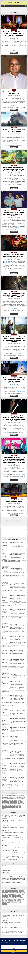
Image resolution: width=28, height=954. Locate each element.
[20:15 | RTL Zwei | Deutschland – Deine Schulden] (5, 629)
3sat (3, 795)
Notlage (11, 802)
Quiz (20, 803)
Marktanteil (14, 800)
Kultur (7, 800)
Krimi (3, 800)
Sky (12, 805)
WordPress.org (5, 872)
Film (14, 90)
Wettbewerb (5, 808)
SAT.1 (3, 805)
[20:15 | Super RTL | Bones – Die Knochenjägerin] (5, 678)
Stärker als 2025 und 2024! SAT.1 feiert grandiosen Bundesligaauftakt (14, 500)
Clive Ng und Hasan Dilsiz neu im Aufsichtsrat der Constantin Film (14, 92)
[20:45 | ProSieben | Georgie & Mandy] (5, 783)
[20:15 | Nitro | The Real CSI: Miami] (5, 588)
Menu (4, 5)
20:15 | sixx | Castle (14, 736)
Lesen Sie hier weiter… (14, 46)
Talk (18, 805)
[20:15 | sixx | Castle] (5, 742)
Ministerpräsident (6, 802)
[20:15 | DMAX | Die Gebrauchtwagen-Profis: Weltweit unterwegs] (5, 559)
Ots (18, 802)
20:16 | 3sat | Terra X (14, 750)
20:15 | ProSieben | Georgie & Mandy (17, 609)
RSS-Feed (10, 36)
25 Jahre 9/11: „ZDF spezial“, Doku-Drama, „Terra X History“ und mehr (14, 130)
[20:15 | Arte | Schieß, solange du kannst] (5, 548)
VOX (17, 807)
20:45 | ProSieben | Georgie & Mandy (17, 777)
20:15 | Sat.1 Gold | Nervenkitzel (16, 650)
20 (13, 520)
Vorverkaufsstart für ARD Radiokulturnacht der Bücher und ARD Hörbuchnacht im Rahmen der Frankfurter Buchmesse (14, 33)
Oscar (15, 802)
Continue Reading (14, 53)
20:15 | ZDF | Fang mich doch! (16, 709)
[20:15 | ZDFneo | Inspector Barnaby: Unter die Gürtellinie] (5, 724)
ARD (6, 795)
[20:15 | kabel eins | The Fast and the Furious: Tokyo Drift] (5, 733)
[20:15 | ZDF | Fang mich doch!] (5, 715)
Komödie (22, 798)
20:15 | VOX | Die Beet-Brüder (16, 695)
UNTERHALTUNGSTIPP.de (14, 2)
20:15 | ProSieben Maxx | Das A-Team (17, 595)
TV (20, 805)
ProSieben (16, 803)
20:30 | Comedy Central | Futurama (17, 763)
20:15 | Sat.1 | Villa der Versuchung (17, 659)
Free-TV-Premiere (8, 798)
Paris (21, 802)
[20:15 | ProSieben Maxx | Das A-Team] (5, 601)
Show (9, 805)
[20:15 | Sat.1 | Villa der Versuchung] (5, 665)
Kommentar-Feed (6, 870)
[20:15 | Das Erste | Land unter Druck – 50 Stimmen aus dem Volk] (5, 572)
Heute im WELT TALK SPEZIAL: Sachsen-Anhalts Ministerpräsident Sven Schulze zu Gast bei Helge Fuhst (14, 256)
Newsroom (15, 38)
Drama (7, 797)
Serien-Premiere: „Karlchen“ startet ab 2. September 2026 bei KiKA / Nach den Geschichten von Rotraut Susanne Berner (14, 169)
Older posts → (19, 520)
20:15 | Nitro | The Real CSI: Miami (17, 581)
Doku (3, 797)
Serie (6, 805)
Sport (15, 805)
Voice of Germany (12, 807)
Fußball (14, 798)
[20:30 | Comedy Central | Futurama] (5, 769)
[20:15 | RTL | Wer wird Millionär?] (5, 642)
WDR (20, 807)
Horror (18, 798)
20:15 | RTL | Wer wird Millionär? (17, 636)
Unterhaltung (5, 807)
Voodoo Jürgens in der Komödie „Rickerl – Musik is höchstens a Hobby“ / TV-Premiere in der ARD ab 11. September (14, 295)
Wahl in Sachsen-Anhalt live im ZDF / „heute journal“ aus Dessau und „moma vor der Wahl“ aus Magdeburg (14, 379)
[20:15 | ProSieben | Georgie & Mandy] (5, 615)
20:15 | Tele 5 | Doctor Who (15, 681)
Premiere (4, 803)
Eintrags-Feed (5, 868)
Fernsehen (14, 29)
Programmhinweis (10, 803)
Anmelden (4, 865)
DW (19, 797)
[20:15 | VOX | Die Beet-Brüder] (5, 701)
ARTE (8, 795)
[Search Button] (26, 6)
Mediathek (19, 800)
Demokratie (21, 795)
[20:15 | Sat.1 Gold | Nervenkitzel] (5, 656)
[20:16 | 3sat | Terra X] (5, 756)
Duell (16, 797)
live (10, 800)
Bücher (12, 795)
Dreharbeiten (11, 797)
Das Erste (16, 795)
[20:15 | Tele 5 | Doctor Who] (5, 687)
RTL (23, 803)
